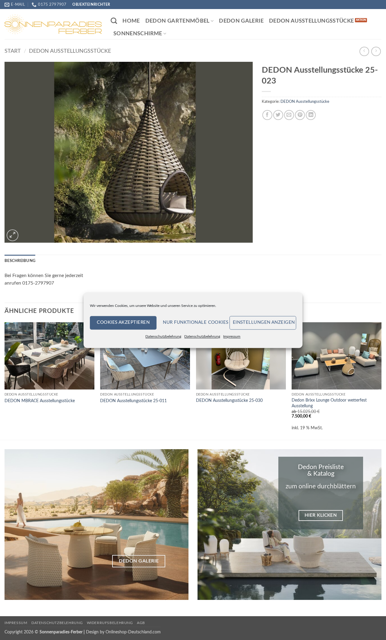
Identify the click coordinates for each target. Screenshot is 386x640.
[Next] (381, 380)
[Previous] (4, 380)
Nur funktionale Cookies (194, 322)
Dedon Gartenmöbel (177, 21)
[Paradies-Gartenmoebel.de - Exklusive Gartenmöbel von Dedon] (53, 24)
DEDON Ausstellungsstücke (311, 21)
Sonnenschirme (137, 33)
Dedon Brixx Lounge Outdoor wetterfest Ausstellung (329, 403)
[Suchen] (114, 20)
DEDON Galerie (241, 21)
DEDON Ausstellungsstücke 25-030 (229, 400)
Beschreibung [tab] (20, 261)
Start (13, 51)
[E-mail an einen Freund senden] (289, 115)
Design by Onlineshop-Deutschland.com (123, 632)
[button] (12, 235)
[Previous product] (376, 51)
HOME (131, 21)
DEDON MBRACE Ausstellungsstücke (40, 401)
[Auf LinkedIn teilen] (311, 115)
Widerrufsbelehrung (110, 623)
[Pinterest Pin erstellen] (300, 115)
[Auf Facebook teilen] (267, 115)
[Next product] (364, 51)
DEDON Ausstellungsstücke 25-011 (133, 401)
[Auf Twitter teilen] (278, 115)
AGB (141, 623)
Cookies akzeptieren (123, 322)
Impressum (231, 336)
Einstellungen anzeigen (264, 322)
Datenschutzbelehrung (163, 336)
